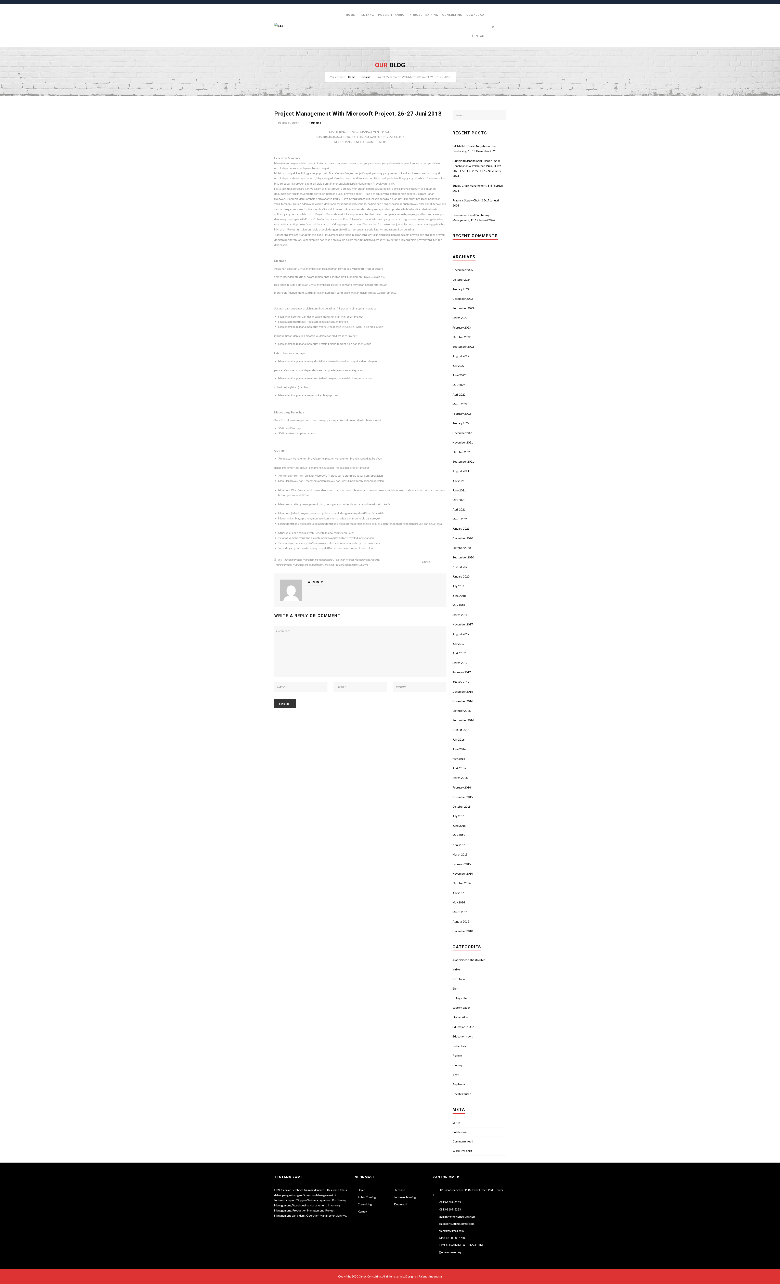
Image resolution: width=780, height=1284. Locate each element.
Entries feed (460, 1132)
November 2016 (463, 701)
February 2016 (462, 787)
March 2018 (460, 615)
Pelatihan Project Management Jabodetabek (308, 559)
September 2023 (463, 308)
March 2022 (460, 404)
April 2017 (459, 653)
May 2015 (459, 835)
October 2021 (462, 452)
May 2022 (459, 385)
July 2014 (459, 893)
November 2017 (463, 624)
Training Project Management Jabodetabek (298, 564)
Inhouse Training (423, 14)
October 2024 (462, 279)
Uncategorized (462, 1094)
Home (350, 14)
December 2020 (463, 538)
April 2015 (459, 845)
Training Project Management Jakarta (346, 564)
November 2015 (463, 797)
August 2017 (461, 634)
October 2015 (462, 806)
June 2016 (459, 749)
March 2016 (460, 777)
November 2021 (463, 442)
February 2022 (462, 413)
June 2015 (459, 825)
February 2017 (462, 672)
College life (460, 998)
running (366, 77)
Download (475, 14)
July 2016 (459, 739)
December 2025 (463, 270)
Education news (463, 1036)
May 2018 (459, 605)
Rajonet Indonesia (430, 1276)
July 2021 (459, 480)
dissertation (460, 1017)
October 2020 (462, 548)
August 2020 (461, 567)
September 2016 (463, 720)
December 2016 (463, 691)
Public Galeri (460, 1046)
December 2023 (463, 298)
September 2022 (463, 346)
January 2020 (461, 576)
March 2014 (460, 912)
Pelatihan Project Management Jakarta (357, 559)
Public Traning (391, 14)
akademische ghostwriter (469, 960)
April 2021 (459, 509)
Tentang (366, 14)
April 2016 (459, 768)
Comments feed (463, 1141)
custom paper (461, 1007)
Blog (455, 988)
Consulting (452, 14)
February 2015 (462, 864)
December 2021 (463, 433)
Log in (456, 1122)
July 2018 (459, 586)
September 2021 (463, 461)
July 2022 (459, 365)
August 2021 (461, 471)
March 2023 (460, 317)
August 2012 (461, 921)
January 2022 (461, 423)
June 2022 (459, 375)
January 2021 (461, 528)
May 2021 (459, 500)
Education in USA (463, 1027)
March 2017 (460, 662)
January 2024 (461, 289)
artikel (456, 969)
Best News (460, 979)
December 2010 (463, 931)
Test (456, 1074)
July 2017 (459, 643)
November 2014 (463, 873)
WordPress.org (462, 1150)
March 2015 (460, 854)
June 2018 (459, 595)
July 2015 (459, 816)
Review (457, 1055)
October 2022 (462, 337)
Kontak (477, 36)
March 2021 (460, 519)
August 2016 (461, 729)
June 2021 (459, 490)
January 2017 (461, 682)
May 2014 (459, 902)
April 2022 (459, 394)
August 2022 (461, 356)
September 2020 (463, 557)
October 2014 (462, 883)
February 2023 (462, 327)
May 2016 (459, 758)
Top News (459, 1084)
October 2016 (462, 710)
